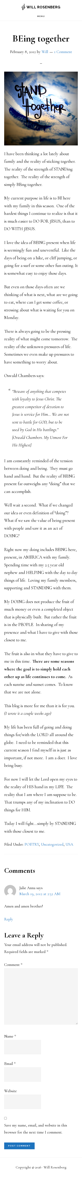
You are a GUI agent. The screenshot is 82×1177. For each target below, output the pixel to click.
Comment (13, 964)
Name (10, 1036)
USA (69, 844)
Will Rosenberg (43, 7)
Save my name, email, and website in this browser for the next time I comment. (35, 1129)
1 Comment (63, 51)
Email (10, 1063)
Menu (41, 16)
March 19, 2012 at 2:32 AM (39, 894)
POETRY (31, 844)
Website (10, 1091)
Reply (8, 919)
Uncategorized (52, 844)
